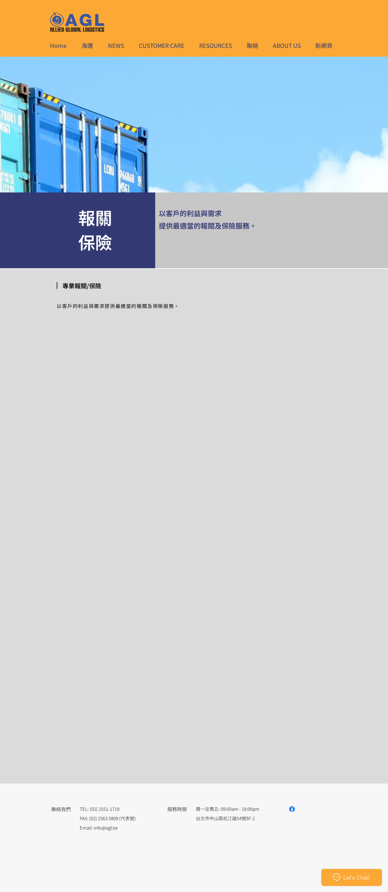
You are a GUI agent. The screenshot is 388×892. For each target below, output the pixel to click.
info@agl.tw (106, 827)
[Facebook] (292, 809)
